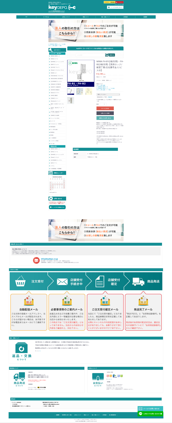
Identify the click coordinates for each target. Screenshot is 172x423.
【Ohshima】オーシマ (55, 101)
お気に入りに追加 (105, 113)
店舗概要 (145, 16)
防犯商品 (52, 132)
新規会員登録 (113, 2)
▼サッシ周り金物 (52, 45)
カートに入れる (105, 108)
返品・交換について (105, 16)
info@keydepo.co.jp (49, 259)
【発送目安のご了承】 (101, 97)
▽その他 (63, 44)
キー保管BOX (53, 138)
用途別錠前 (52, 126)
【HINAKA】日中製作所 (55, 84)
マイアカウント (106, 2)
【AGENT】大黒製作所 (55, 87)
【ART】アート (53, 163)
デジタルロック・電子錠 (55, 123)
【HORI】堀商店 (54, 95)
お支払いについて (66, 16)
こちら (39, 350)
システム (52, 165)
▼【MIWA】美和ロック (54, 44)
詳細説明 (110, 97)
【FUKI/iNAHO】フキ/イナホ (56, 75)
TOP (26, 16)
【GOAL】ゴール (54, 58)
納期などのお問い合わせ (105, 118)
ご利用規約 (125, 16)
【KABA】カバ (53, 73)
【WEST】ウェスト (54, 64)
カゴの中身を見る (120, 2)
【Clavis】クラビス (54, 157)
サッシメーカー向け (54, 118)
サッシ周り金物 (53, 129)
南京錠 (51, 135)
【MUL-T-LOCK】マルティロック (57, 104)
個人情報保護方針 (112, 414)
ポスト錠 (52, 143)
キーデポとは (46, 16)
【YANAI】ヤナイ (54, 98)
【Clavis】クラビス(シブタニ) (57, 70)
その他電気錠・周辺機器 (55, 168)
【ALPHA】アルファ (55, 67)
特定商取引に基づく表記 (67, 414)
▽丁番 (59, 45)
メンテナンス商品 (54, 140)
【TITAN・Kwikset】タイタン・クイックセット (56, 112)
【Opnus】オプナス (54, 92)
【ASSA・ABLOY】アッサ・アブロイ (57, 108)
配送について (86, 16)
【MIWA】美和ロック (55, 56)
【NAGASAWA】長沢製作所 (56, 78)
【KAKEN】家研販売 (54, 89)
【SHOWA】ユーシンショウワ (57, 61)
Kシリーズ (52, 121)
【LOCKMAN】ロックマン (56, 81)
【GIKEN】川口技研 (54, 115)
